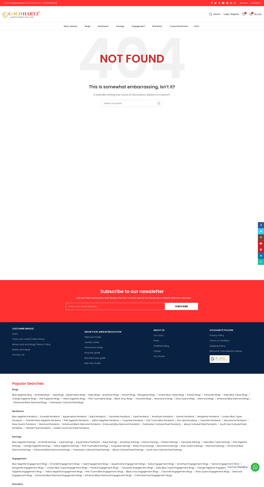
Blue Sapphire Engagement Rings (29, 463)
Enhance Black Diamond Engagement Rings (108, 475)
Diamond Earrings (215, 445)
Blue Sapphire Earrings (23, 442)
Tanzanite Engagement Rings (137, 467)
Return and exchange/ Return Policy (31, 344)
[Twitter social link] (215, 3)
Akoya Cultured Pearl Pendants (200, 424)
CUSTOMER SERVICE (23, 328)
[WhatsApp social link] (235, 3)
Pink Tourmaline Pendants (160, 420)
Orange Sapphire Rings (24, 398)
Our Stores (159, 356)
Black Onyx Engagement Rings (142, 471)
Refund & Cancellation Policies (226, 351)
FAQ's (15, 333)
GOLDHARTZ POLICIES (221, 330)
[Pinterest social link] (227, 3)
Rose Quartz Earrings (192, 445)
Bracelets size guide (95, 358)
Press (156, 340)
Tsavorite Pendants (210, 420)
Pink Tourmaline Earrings (95, 445)
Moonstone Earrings (167, 445)
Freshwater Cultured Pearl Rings (66, 402)
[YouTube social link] (223, 3)
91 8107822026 (50, 3)
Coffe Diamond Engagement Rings (153, 475)
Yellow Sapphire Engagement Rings (63, 471)
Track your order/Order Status (28, 339)
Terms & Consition (219, 340)
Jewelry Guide (91, 342)
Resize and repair (21, 349)
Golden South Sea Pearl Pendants (71, 428)
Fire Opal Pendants (187, 420)
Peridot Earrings (169, 442)
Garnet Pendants (185, 416)
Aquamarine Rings (75, 394)
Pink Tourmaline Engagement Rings (104, 471)
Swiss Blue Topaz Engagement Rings (175, 467)
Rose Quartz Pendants (24, 424)
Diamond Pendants (49, 424)
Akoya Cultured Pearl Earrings (127, 449)
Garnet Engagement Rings (225, 463)
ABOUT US (159, 330)
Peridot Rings (194, 394)
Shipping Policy (217, 345)
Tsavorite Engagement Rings (176, 471)
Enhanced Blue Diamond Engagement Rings (58, 475)
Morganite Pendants (208, 416)
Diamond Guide (92, 337)
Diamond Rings (206, 398)
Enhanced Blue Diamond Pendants (121, 424)
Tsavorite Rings (143, 398)
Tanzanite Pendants (119, 416)
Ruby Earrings (110, 442)
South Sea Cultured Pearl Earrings (164, 449)
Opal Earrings (66, 442)
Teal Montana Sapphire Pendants (43, 420)
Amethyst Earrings (129, 442)
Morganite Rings (146, 394)
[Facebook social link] (211, 3)
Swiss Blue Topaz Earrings (216, 442)
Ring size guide (92, 352)
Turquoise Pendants (132, 420)
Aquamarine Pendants (75, 416)
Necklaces (18, 411)
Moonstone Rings (163, 398)
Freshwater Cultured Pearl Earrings (91, 449)
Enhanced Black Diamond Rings (30, 402)
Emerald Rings (42, 394)
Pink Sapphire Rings (49, 398)
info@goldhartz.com (19, 3)
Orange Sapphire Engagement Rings (216, 467)
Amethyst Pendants (162, 416)
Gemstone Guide (93, 347)
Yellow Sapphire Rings (74, 398)
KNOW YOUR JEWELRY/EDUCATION (102, 331)
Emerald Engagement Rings (65, 463)
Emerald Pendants (50, 416)
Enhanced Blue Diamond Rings (233, 398)
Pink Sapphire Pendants (76, 420)
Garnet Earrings (150, 442)
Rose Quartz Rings (185, 398)
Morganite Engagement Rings (28, 467)
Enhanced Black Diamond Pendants (81, 424)
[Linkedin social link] (231, 3)
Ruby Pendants (98, 416)
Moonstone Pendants (235, 420)
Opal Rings (58, 394)
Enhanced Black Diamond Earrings (52, 449)
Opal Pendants (141, 416)
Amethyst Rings (110, 394)
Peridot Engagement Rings (104, 467)
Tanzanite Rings (212, 394)
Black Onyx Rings (123, 398)
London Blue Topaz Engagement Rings (67, 467)
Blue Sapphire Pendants (24, 416)
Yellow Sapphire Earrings (66, 445)
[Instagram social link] (219, 3)
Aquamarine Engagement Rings (128, 463)
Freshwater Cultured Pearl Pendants (162, 424)
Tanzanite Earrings (190, 442)
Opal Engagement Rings (95, 463)
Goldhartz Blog (161, 345)
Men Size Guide (92, 363)
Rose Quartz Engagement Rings (212, 471)
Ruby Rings (94, 394)
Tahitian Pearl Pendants (38, 428)
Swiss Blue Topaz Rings (236, 394)
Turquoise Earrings (120, 445)
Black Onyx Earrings (143, 445)
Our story (158, 335)
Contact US (18, 354)
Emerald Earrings (47, 442)
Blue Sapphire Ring (22, 394)
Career (157, 351)
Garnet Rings (129, 394)
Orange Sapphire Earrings (37, 445)
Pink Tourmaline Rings (100, 398)
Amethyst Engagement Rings (192, 463)
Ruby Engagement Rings (161, 463)
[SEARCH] (159, 103)
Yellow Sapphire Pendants (105, 420)
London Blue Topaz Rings (170, 394)
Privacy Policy (217, 335)
